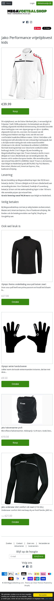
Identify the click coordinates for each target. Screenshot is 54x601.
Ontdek (15, 302)
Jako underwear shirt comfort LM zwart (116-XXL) (22, 507)
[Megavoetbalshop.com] (27, 12)
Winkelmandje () (44, 3)
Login (32, 3)
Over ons (30, 543)
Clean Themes (38, 583)
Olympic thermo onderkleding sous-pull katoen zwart (23, 284)
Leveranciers (33, 546)
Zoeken (9, 543)
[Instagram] (31, 22)
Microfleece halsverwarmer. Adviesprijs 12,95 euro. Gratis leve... (26, 431)
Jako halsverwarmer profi (11, 428)
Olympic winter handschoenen (14, 366)
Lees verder (49, 598)
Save (38, 28)
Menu (8, 3)
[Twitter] (23, 22)
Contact (19, 543)
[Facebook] (27, 22)
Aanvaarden (43, 595)
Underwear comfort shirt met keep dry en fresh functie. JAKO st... (27, 510)
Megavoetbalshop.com (15, 583)
